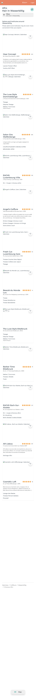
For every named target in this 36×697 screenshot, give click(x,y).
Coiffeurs (13, 585)
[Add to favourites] (30, 36)
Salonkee (5, 585)
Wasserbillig (22, 585)
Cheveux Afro (8, 587)
